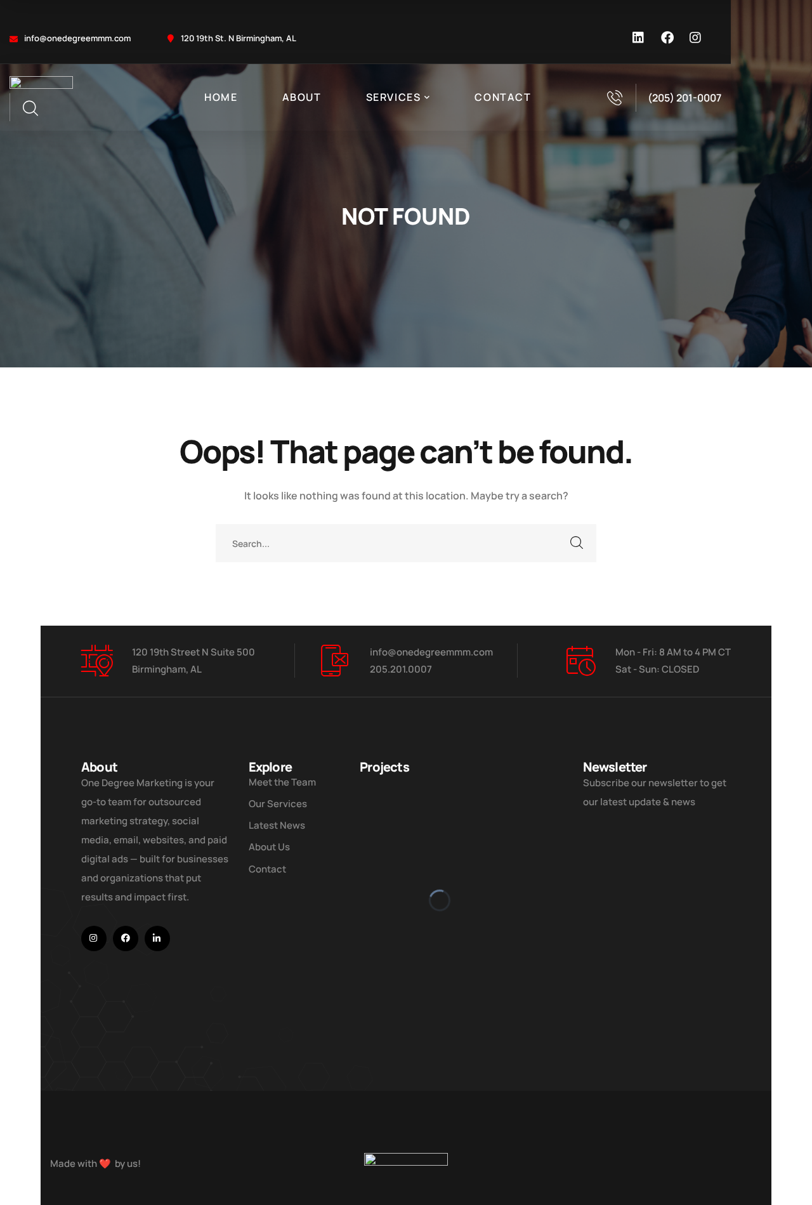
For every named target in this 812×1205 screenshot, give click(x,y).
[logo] (41, 84)
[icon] (638, 38)
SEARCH (577, 543)
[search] (30, 108)
